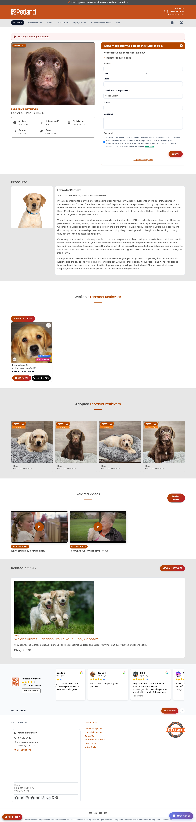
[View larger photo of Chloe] (48, 325)
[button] (183, 685)
